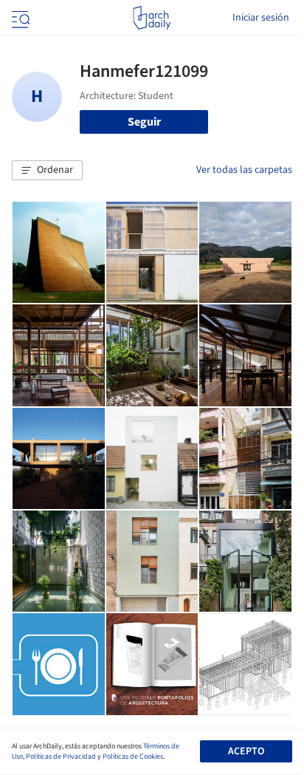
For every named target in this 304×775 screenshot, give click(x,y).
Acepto (246, 751)
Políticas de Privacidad (61, 756)
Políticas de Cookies (133, 756)
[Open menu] (19, 17)
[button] (47, 170)
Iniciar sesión (260, 18)
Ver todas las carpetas (244, 170)
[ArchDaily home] (151, 18)
